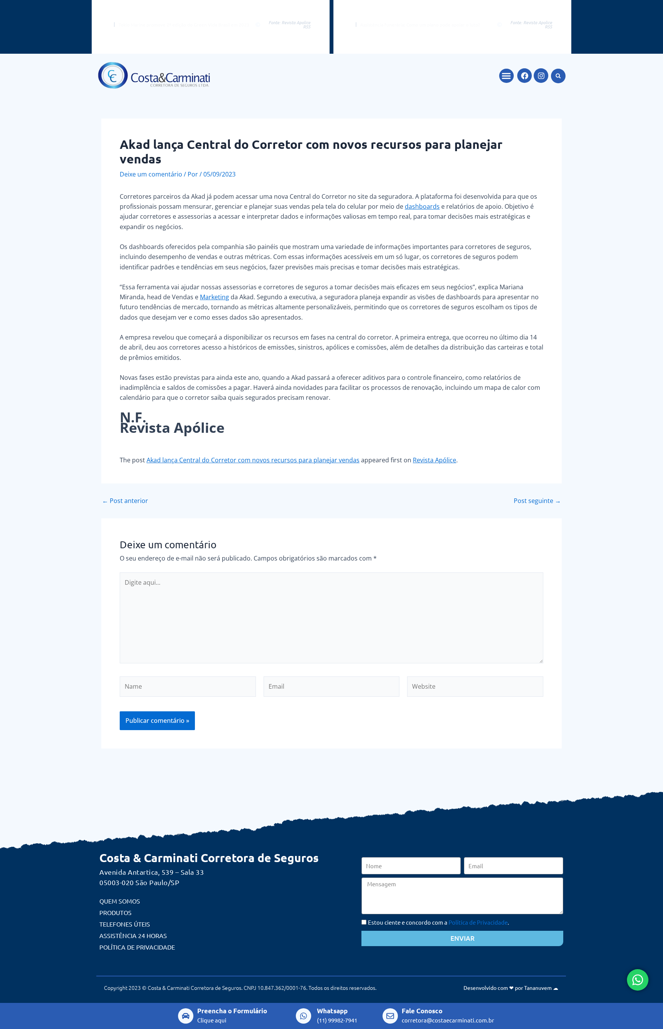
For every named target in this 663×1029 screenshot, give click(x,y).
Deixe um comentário (151, 174)
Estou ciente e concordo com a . (438, 922)
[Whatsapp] (303, 1016)
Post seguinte (537, 501)
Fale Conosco (422, 1011)
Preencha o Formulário (232, 1011)
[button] (506, 76)
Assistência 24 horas (133, 935)
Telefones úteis (124, 924)
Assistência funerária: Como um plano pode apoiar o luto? (420, 24)
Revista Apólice (434, 460)
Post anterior (125, 501)
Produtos (115, 912)
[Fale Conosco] (390, 1016)
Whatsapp (332, 1011)
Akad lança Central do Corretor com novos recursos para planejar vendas (253, 460)
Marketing (214, 297)
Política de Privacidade (137, 947)
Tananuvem (538, 987)
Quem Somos (119, 901)
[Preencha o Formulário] (185, 1016)
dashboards (422, 206)
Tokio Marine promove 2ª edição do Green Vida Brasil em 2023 (184, 24)
